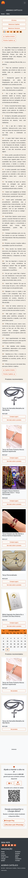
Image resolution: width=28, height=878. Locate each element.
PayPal (18, 784)
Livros (3, 853)
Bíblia (16, 857)
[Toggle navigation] (25, 2)
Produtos (17, 851)
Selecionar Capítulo (14, 24)
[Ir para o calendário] (20, 31)
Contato (17, 860)
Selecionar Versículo (14, 28)
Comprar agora (14, 416)
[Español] (4, 31)
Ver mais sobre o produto (14, 420)
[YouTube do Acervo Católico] (9, 845)
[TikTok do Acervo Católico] (6, 845)
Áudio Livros (4, 857)
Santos (17, 855)
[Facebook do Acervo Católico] (12, 845)
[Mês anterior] (4, 630)
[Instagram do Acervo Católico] (3, 845)
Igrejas (3, 860)
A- (11, 31)
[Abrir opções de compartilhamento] (17, 32)
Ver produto (14, 691)
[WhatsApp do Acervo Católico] (15, 845)
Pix (11, 783)
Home (2, 14)
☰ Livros (14, 20)
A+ (8, 31)
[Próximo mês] (24, 630)
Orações (17, 853)
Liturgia (3, 858)
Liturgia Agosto (14, 630)
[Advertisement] (14, 749)
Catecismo (18, 858)
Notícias (3, 855)
